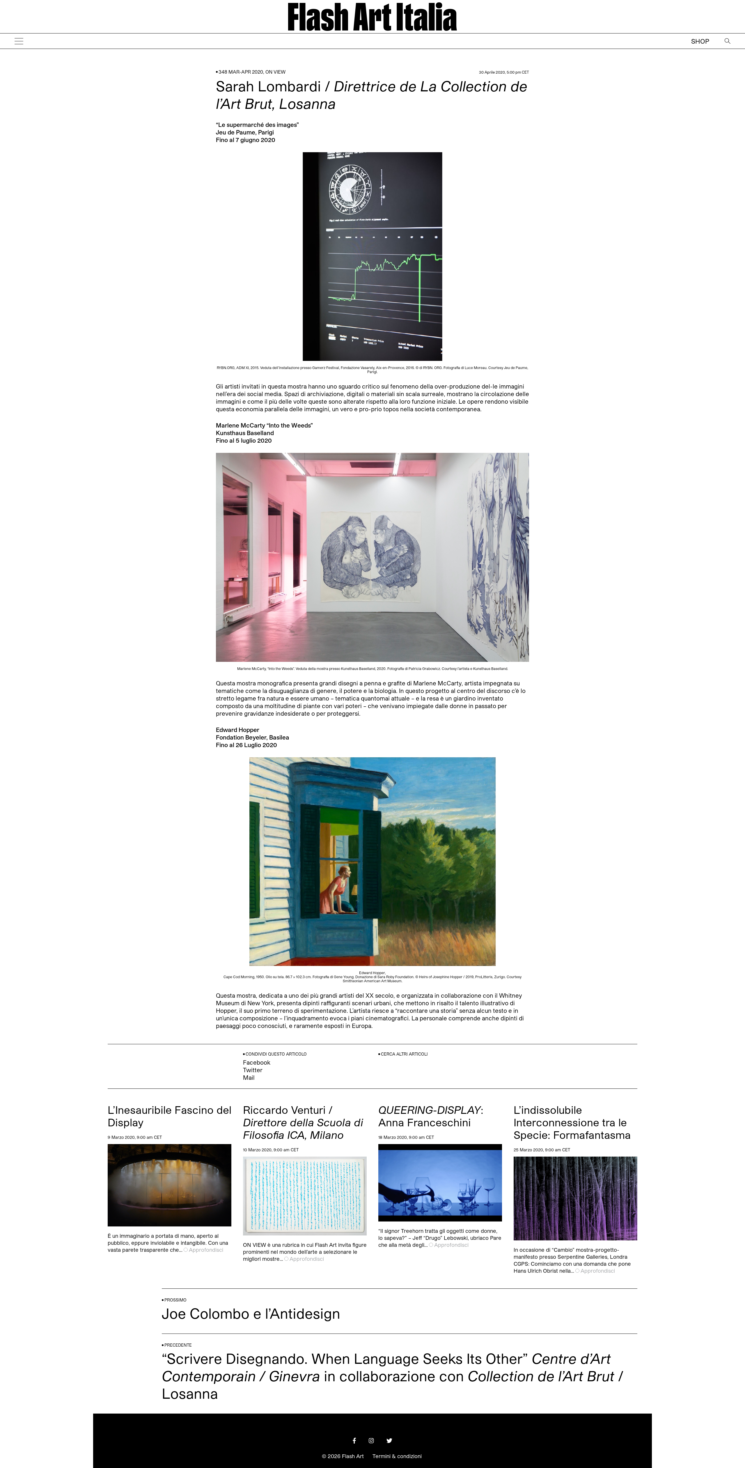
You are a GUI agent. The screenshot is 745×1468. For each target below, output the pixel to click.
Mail (249, 1077)
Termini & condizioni (397, 1456)
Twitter (252, 1069)
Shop (700, 41)
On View (275, 72)
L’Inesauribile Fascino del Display (169, 1115)
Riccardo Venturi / (303, 1122)
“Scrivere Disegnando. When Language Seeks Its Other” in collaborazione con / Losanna (392, 1375)
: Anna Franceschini (430, 1115)
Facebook (256, 1062)
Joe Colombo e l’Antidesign (251, 1313)
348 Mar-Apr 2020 (241, 72)
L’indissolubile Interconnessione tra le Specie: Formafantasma (572, 1122)
